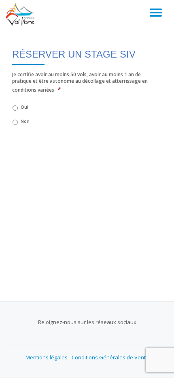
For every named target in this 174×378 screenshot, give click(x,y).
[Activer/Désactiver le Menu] (156, 12)
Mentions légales (46, 357)
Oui (24, 107)
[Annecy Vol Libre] (21, 14)
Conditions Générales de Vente (110, 357)
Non (25, 121)
